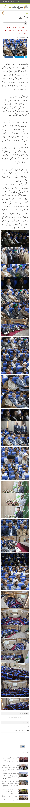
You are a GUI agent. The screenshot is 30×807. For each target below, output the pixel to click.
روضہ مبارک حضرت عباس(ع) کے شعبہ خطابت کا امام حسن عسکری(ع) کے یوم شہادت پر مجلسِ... (15, 784)
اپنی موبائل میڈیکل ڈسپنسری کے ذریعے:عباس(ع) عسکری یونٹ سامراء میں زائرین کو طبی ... (16, 776)
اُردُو (17, 1)
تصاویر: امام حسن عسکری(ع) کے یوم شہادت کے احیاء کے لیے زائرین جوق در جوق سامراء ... (10, 797)
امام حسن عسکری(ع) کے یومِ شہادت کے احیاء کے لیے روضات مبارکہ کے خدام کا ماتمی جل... (10, 759)
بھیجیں (22, 746)
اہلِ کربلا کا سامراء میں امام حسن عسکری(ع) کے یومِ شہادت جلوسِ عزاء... (11, 791)
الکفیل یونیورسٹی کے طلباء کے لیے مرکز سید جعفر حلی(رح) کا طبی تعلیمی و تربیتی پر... (10, 767)
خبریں (20, 17)
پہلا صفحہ (26, 17)
